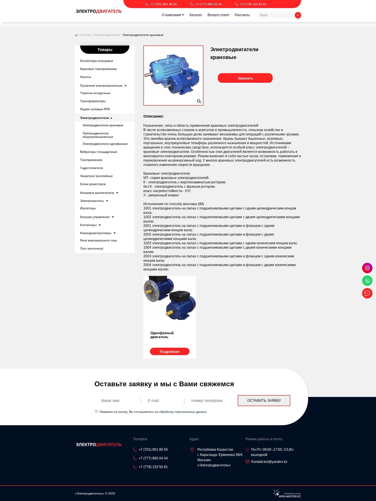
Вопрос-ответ (218, 15)
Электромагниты (92, 200)
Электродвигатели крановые (102, 125)
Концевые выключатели (97, 192)
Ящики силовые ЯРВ (95, 109)
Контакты (242, 15)
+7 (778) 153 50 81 (253, 4)
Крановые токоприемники (98, 69)
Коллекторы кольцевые (96, 60)
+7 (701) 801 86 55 (163, 4)
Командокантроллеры (95, 233)
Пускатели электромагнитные (101, 85)
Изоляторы (88, 208)
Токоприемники (91, 160)
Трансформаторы (93, 101)
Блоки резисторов (93, 184)
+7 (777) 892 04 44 (208, 4)
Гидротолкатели (91, 168)
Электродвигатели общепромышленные (97, 135)
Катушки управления (95, 217)
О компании (171, 15)
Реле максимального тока (98, 240)
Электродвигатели (107, 35)
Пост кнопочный (91, 248)
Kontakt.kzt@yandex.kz (269, 462)
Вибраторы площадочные (98, 152)
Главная (76, 35)
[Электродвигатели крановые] (173, 76)
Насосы (85, 77)
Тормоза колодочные (95, 93)
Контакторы (88, 225)
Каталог (196, 15)
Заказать (245, 78)
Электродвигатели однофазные (105, 143)
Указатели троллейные (96, 176)
